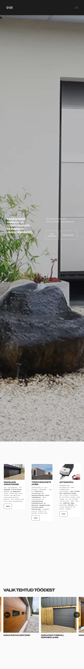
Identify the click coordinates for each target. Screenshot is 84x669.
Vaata (8, 506)
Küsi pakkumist (52, 235)
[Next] (77, 615)
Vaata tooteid (68, 235)
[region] (42, 617)
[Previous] (7, 615)
